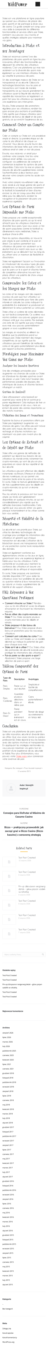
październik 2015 (9, 1244)
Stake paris (21, 756)
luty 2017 (6, 1172)
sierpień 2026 (7, 1033)
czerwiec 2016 (8, 1208)
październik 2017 (9, 1136)
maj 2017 (6, 1159)
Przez (32, 768)
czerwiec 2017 (8, 1154)
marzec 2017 (7, 1168)
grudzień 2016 (8, 1181)
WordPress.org (8, 1342)
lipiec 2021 (6, 1064)
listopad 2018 (7, 1078)
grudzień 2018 (8, 1073)
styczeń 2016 (7, 1231)
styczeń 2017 (7, 1177)
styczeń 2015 (7, 1284)
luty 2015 (6, 1280)
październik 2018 (9, 1082)
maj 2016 (6, 1213)
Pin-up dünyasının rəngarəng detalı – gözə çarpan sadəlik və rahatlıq (31, 889)
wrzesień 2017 (8, 1141)
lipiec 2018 (6, 1096)
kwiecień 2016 (8, 1217)
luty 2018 (6, 1118)
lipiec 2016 (6, 1204)
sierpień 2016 (7, 1199)
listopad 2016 (7, 1186)
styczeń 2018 (7, 1123)
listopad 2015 (7, 1239)
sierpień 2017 (7, 1145)
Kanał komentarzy (9, 1337)
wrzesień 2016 (8, 1195)
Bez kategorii (18, 768)
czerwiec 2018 (8, 1100)
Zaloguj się (6, 1328)
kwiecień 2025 (8, 1060)
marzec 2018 (7, 1114)
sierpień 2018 (7, 1091)
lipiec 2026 (6, 1037)
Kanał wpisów (7, 1333)
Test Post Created (27, 857)
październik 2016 (9, 1190)
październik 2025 (9, 1051)
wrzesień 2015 (8, 1248)
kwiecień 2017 (8, 1163)
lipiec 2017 (6, 1150)
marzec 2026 (7, 1042)
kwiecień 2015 (8, 1271)
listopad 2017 (7, 1132)
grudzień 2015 (8, 1235)
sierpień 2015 (7, 1253)
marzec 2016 (7, 1222)
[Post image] (9, 862)
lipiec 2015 (6, 1257)
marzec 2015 (7, 1275)
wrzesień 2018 (8, 1087)
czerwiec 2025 (8, 1055)
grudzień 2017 (8, 1127)
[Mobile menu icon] (37, 4)
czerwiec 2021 (8, 1069)
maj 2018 (6, 1105)
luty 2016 (6, 1226)
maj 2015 (6, 1266)
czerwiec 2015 (8, 1262)
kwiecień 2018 (8, 1109)
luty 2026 (6, 1046)
